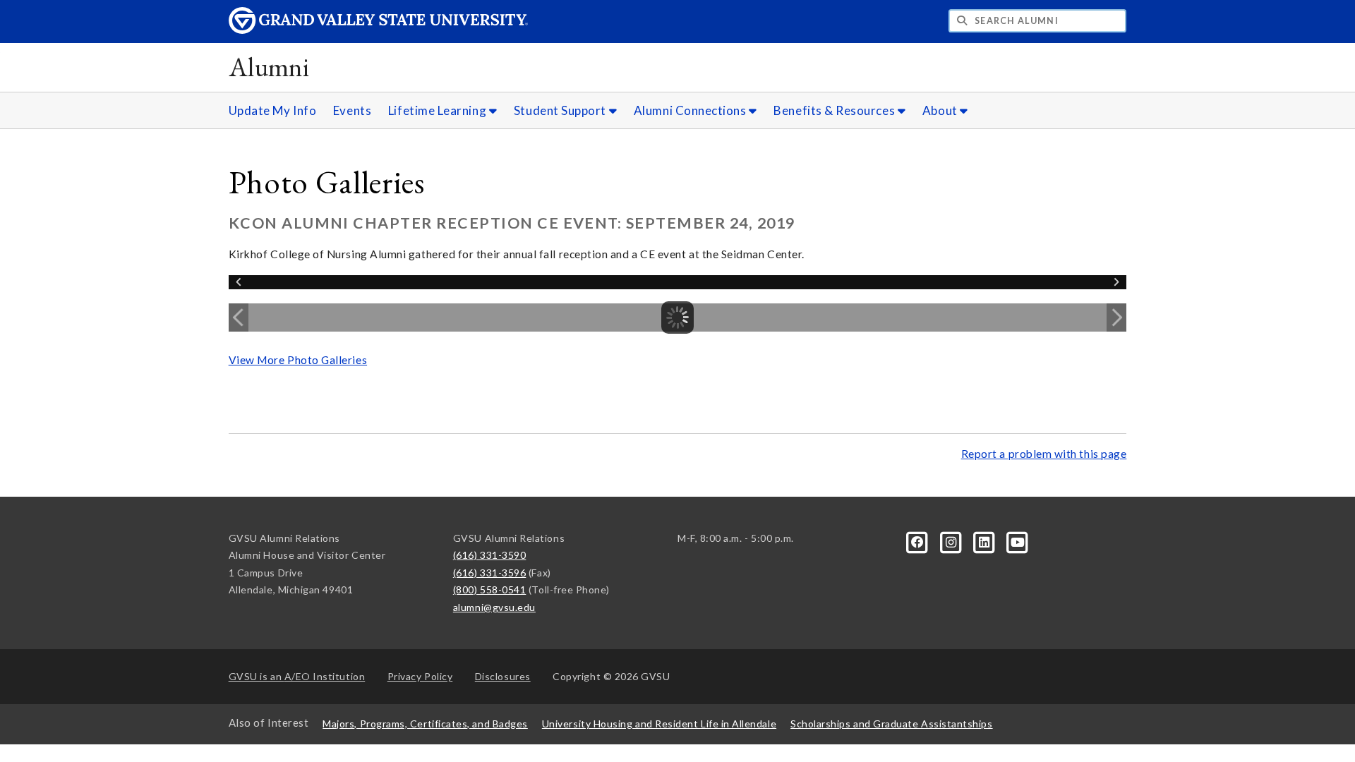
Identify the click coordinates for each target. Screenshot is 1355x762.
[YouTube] (1017, 541)
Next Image (1116, 317)
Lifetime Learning (438, 110)
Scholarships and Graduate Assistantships (891, 724)
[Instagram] (951, 541)
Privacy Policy (420, 676)
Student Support (561, 110)
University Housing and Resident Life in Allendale (659, 724)
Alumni (269, 66)
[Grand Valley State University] (378, 30)
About (941, 110)
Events (352, 110)
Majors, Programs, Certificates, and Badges (425, 724)
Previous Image (238, 317)
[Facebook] (918, 541)
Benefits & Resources (835, 110)
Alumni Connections (691, 110)
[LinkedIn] (985, 541)
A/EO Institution (297, 676)
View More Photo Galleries (298, 359)
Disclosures (503, 676)
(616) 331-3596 (489, 573)
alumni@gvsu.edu (494, 607)
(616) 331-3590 (489, 555)
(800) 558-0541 (489, 589)
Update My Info (273, 110)
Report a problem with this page (1044, 453)
